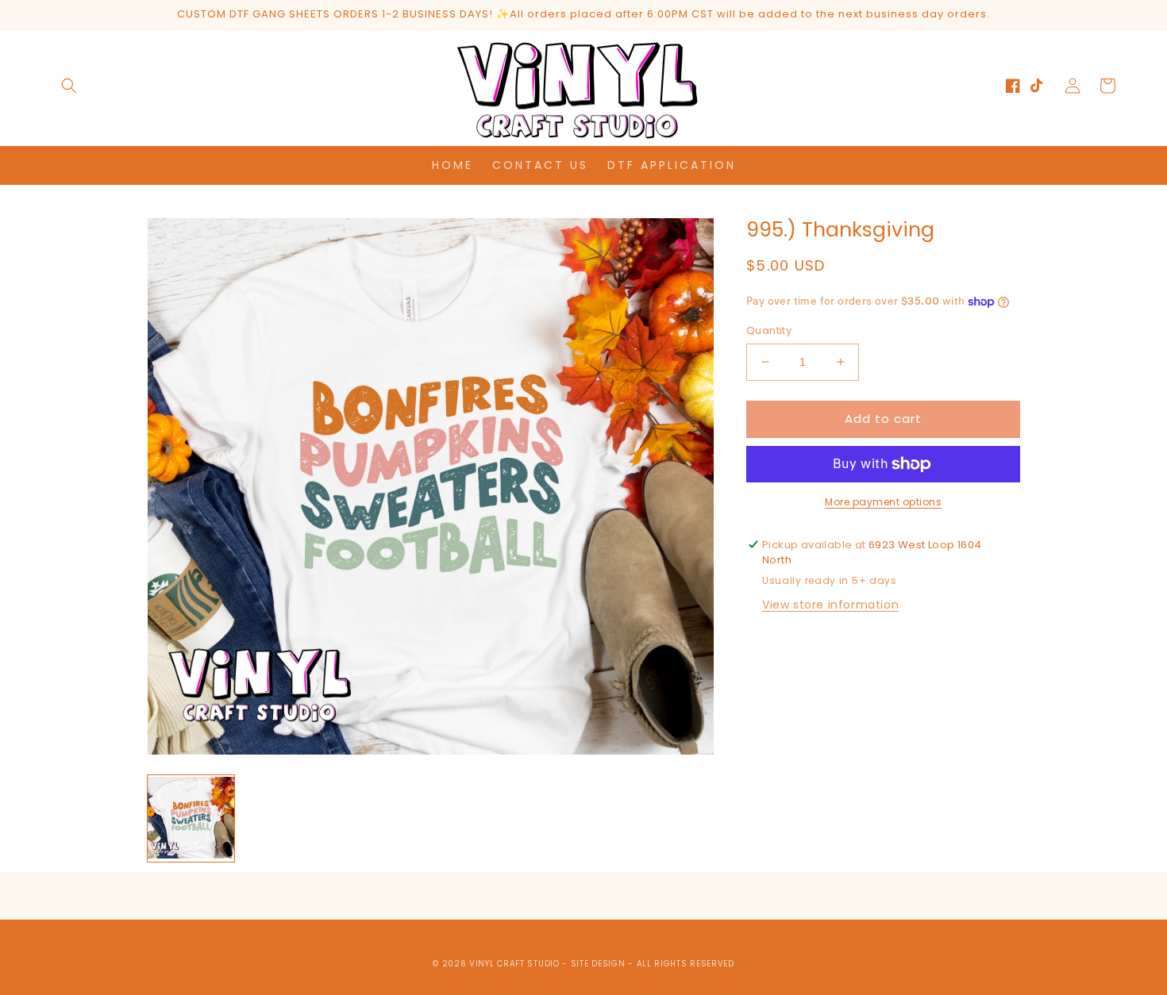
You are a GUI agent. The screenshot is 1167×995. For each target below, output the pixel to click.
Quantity (768, 330)
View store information (830, 605)
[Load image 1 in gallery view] (191, 818)
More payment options (883, 502)
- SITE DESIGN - (599, 964)
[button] (69, 85)
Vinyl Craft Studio (514, 964)
